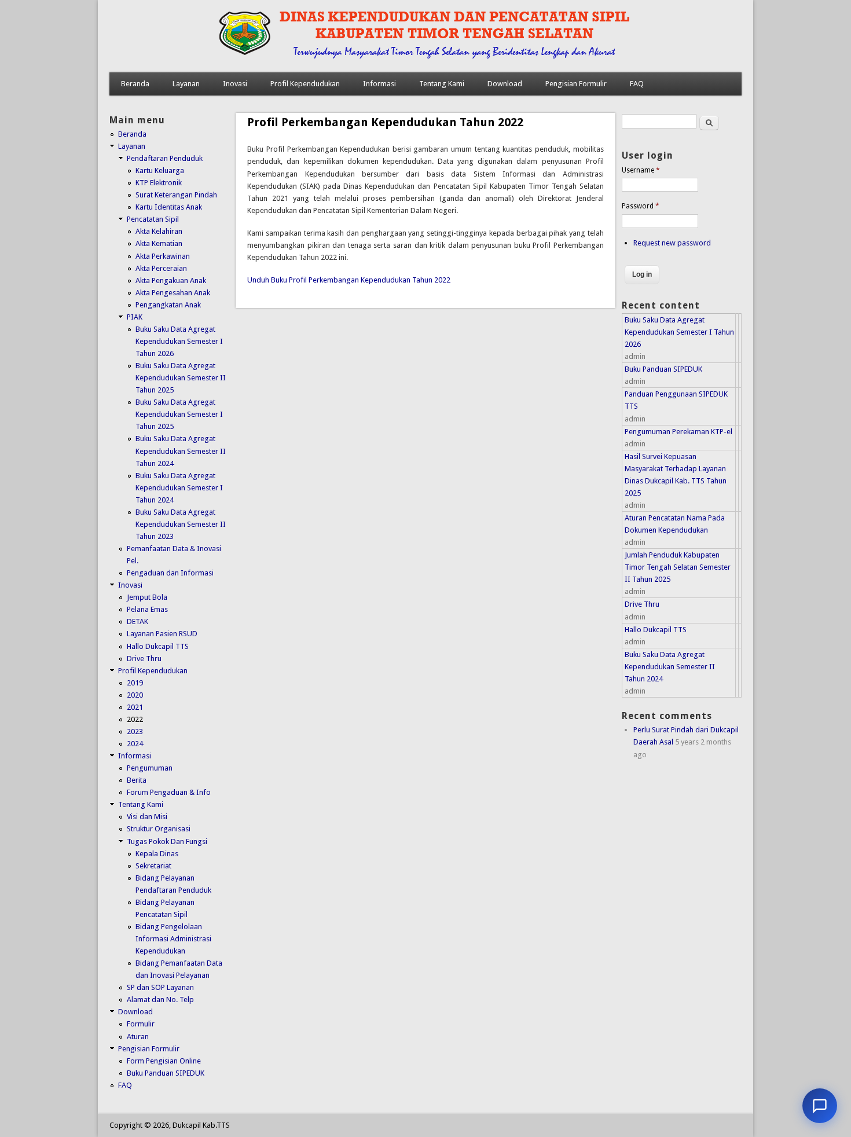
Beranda (135, 83)
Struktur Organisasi (158, 828)
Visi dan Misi (147, 816)
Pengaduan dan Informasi (170, 572)
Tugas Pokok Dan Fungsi (167, 841)
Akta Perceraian (161, 268)
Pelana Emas (147, 609)
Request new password (672, 243)
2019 (135, 682)
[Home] (400, 60)
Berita (136, 780)
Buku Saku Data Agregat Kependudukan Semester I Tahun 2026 (179, 341)
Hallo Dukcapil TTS (158, 646)
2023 (135, 731)
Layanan (186, 83)
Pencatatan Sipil (153, 219)
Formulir (141, 1023)
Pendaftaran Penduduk (165, 158)
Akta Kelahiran (158, 231)
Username (641, 170)
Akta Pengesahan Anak (172, 292)
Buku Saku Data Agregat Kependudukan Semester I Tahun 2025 (179, 414)
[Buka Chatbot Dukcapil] (819, 1105)
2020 (135, 695)
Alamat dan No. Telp (160, 999)
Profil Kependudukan (305, 83)
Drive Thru (144, 658)
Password (640, 206)
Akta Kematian (158, 243)
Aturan (138, 1036)
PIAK (134, 317)
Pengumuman (150, 768)
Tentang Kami (441, 83)
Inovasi (235, 83)
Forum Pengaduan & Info (169, 792)
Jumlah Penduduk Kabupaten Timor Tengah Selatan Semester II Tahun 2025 (678, 567)
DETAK (137, 621)
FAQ (637, 83)
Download (504, 83)
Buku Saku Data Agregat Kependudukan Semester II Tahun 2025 (180, 377)
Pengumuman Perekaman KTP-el (678, 431)
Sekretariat (153, 865)
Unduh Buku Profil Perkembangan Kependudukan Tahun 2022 (348, 280)
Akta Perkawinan (162, 256)
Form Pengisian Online (164, 1061)
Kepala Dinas (156, 853)
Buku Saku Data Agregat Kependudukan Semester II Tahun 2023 (180, 524)
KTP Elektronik (158, 182)
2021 (135, 707)
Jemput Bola (147, 597)
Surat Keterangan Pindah (176, 194)
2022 (135, 719)
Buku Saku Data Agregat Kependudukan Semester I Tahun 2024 (179, 487)
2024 (135, 743)
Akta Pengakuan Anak (170, 280)
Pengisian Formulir (576, 83)
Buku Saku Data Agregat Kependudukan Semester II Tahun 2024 (180, 450)
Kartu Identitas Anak (168, 207)
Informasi (379, 83)
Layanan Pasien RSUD (162, 633)
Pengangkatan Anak (168, 304)
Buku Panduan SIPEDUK (165, 1073)
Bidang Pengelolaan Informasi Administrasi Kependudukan (173, 938)
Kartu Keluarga (159, 170)
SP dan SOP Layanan (160, 987)
